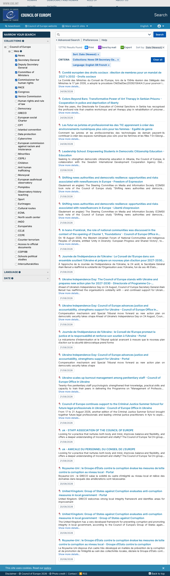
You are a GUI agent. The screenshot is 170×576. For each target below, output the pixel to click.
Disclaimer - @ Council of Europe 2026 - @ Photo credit (35, 573)
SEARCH (160, 34)
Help (104, 40)
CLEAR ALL (157, 59)
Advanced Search (69, 40)
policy (47, 568)
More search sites (75, 26)
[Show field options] (149, 34)
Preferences (90, 40)
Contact (72, 573)
